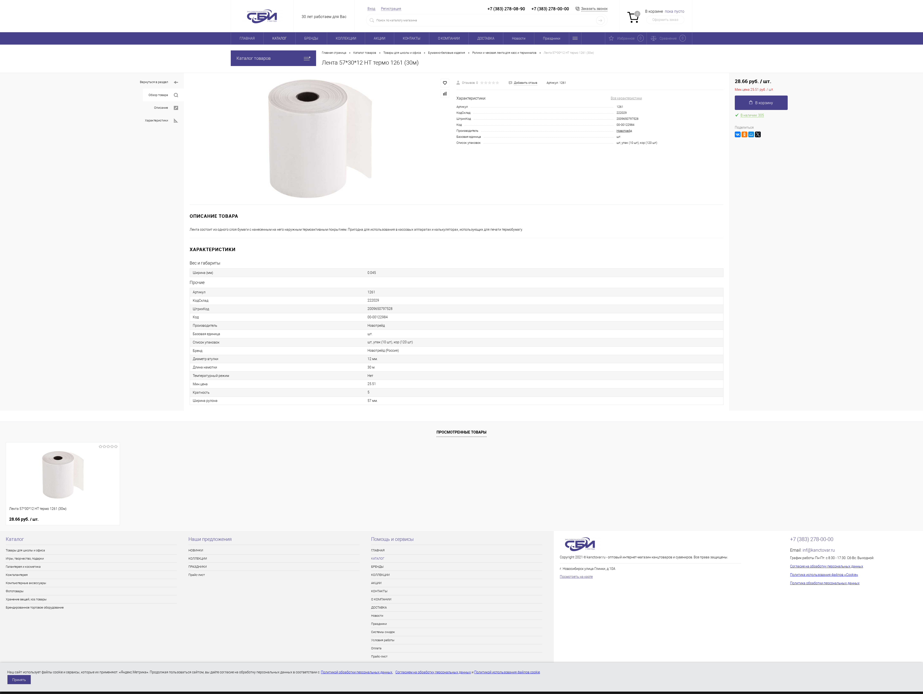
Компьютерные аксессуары (26, 583)
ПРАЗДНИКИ (197, 566)
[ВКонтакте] (738, 134)
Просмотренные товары (461, 432)
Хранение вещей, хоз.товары (26, 599)
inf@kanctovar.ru (819, 550)
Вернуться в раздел (154, 82)
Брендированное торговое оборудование (35, 607)
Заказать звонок (594, 9)
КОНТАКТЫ (411, 38)
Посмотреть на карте (576, 577)
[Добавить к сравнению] (445, 93)
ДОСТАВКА (485, 38)
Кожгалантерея (17, 575)
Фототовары (15, 591)
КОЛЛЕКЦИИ (346, 38)
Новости (518, 38)
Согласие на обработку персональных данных (826, 566)
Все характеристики (626, 98)
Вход (371, 9)
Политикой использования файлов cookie (507, 672)
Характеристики (156, 120)
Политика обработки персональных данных (825, 583)
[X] (758, 134)
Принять (19, 680)
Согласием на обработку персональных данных (433, 672)
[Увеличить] (320, 139)
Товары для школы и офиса (25, 550)
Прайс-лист (196, 575)
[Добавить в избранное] (445, 83)
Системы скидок (383, 632)
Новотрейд (624, 131)
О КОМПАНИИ (449, 38)
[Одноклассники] (744, 134)
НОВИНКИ (195, 550)
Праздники (551, 38)
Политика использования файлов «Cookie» (824, 575)
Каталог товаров (254, 58)
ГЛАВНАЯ (247, 38)
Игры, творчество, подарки (25, 558)
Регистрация (391, 9)
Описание (161, 107)
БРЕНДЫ (311, 38)
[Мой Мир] (751, 134)
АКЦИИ (379, 38)
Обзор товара (158, 95)
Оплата (376, 648)
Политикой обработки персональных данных (356, 672)
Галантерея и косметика (23, 566)
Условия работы (382, 640)
